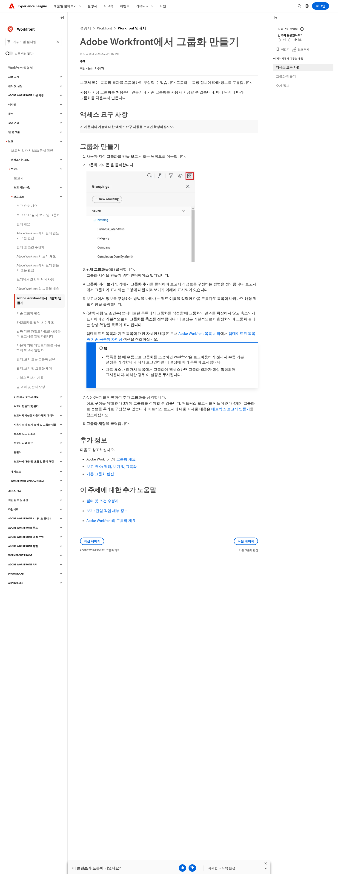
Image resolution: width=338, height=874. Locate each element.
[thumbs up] (182, 868)
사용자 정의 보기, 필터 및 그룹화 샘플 (35, 424)
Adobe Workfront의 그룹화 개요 (111, 520)
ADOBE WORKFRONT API (22, 564)
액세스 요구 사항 (288, 67)
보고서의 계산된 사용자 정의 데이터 (34, 415)
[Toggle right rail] (275, 18)
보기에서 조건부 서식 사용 (35, 279)
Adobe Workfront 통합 (23, 546)
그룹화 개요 (126, 459)
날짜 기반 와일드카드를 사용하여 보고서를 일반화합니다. (38, 333)
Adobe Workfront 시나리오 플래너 (29, 518)
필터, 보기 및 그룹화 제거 (34, 368)
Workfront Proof (20, 555)
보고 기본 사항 (22, 187)
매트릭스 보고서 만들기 (230, 409)
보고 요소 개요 (27, 206)
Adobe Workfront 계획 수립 (26, 536)
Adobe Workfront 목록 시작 (199, 333)
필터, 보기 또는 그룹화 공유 (36, 359)
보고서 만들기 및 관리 (26, 406)
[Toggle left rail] (62, 18)
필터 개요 (23, 224)
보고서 (14, 169)
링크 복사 (303, 49)
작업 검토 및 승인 (18, 500)
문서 (10, 113)
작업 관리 (13, 122)
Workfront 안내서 (132, 28)
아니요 (297, 39)
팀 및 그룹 (14, 132)
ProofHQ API (16, 573)
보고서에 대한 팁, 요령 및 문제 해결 (34, 461)
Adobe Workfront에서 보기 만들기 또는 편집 (38, 267)
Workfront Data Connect (27, 480)
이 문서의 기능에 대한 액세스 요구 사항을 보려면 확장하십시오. (129, 127)
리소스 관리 (15, 490)
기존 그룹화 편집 (100, 474)
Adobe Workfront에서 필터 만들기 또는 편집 (38, 235)
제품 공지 (13, 76)
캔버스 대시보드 (20, 159)
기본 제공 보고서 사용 (26, 397)
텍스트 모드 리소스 (24, 433)
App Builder (15, 583)
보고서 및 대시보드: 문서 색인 (32, 150)
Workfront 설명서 (20, 68)
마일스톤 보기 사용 (30, 378)
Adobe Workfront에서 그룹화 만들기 (39, 300)
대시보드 (16, 471)
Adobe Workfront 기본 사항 (26, 95)
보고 (10, 141)
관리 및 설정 (15, 86)
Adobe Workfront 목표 (23, 527)
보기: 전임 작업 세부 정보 (107, 510)
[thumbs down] (192, 868)
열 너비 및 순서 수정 (31, 387)
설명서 (85, 28)
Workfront (104, 28)
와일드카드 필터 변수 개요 (35, 322)
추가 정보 (282, 86)
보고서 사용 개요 (23, 443)
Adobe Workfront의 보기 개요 (36, 256)
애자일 (12, 104)
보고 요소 (19, 196)
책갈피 (285, 49)
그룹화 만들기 (286, 76)
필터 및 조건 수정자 (102, 500)
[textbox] (33, 42)
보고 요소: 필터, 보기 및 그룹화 (111, 466)
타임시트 (13, 509)
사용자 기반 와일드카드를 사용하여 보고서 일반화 (38, 347)
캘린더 (17, 452)
